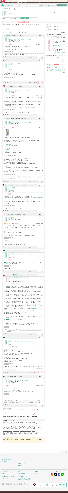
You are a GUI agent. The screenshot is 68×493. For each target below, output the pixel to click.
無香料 (6, 151)
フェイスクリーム (16, 422)
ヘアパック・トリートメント (24, 428)
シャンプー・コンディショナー (29, 426)
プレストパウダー (6, 428)
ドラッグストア (34, 308)
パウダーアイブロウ (14, 428)
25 (37, 32)
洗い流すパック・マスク (7, 431)
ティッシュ (40, 305)
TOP (3, 2)
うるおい (20, 329)
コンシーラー (25, 423)
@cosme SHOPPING (41, 458)
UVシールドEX (12, 187)
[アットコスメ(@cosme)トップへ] (5, 5)
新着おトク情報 (23, 1)
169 (26, 185)
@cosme (6, 459)
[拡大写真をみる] (7, 132)
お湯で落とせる (39, 368)
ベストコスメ (43, 2)
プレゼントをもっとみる (59, 52)
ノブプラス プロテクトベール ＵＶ (16, 378)
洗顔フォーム (11, 64)
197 (29, 60)
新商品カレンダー (21, 463)
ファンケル (52, 69)
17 (22, 86)
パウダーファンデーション (32, 422)
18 (31, 32)
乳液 (11, 422)
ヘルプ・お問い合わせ (22, 473)
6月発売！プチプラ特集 (52, 29)
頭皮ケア (33, 431)
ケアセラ (52, 67)
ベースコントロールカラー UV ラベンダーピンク (18, 277)
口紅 (36, 423)
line (62, 474)
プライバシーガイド (5, 478)
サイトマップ (37, 473)
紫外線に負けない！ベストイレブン (54, 27)
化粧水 (8, 422)
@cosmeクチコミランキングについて (41, 474)
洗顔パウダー (30, 427)
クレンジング (6, 225)
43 (25, 214)
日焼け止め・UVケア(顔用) (14, 39)
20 (34, 32)
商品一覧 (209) (10, 416)
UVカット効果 (28, 329)
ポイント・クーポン (5, 463)
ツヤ (5, 331)
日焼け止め (6, 178)
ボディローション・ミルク (8, 432)
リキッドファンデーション (8, 423)
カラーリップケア (17, 433)
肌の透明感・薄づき (31, 402)
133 (28, 275)
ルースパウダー (32, 423)
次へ (42, 32)
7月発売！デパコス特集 (52, 24)
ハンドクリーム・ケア (7, 427)
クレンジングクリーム (13, 218)
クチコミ (23, 18)
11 (20, 32)
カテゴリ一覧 (38, 2)
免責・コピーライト (21, 471)
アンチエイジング (31, 400)
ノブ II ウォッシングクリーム (15, 63)
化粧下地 (21, 278)
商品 (14, 18)
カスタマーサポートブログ (23, 476)
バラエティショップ (11, 54)
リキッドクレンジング (25, 429)
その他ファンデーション (18, 423)
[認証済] (12, 118)
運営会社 (36, 471)
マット (23, 402)
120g (7, 240)
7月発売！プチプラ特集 (52, 26)
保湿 (9, 178)
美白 (26, 400)
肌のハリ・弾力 (6, 402)
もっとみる (62, 32)
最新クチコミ (21, 465)
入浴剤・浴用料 (32, 428)
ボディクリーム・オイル (18, 432)
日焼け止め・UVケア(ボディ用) (25, 39)
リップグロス (40, 423)
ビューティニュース (22, 461)
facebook (59, 474)
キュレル (52, 64)
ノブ (4, 413)
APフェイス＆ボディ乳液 (58, 67)
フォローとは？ (63, 12)
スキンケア (28, 291)
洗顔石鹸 (4, 422)
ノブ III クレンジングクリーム (15, 217)
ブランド (11, 2)
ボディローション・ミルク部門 (52, 57)
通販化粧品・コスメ (11, 244)
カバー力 (39, 329)
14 (25, 32)
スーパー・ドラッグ (11, 112)
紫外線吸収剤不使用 (13, 102)
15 (26, 32)
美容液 (21, 422)
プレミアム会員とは (5, 471)
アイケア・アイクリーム (7, 426)
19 (33, 32)
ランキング (6, 2)
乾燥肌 (7, 319)
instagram (52, 474)
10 (19, 32)
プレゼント (20, 459)
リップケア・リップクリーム (18, 426)
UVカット (15, 178)
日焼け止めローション (14, 321)
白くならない (24, 112)
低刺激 (12, 47)
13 (23, 32)
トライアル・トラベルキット (8, 433)
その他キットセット (6, 429)
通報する (5, 56)
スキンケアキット (38, 432)
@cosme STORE (40, 459)
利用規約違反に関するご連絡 (23, 474)
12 (22, 32)
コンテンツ (32, 18)
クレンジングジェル (37, 427)
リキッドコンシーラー (16, 434)
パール (19, 294)
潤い (12, 178)
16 (28, 32)
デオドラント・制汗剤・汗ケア (28, 432)
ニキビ (17, 225)
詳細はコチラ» (6, 442)
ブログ (15, 2)
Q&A (18, 2)
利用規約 (3, 473)
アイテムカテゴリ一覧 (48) (31, 416)
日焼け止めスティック (7, 434)
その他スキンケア (16, 431)
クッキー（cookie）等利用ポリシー (7, 476)
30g (7, 397)
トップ (4, 18)
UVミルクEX (11, 38)
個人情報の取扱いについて (6, 474)
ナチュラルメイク (34, 329)
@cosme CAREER (41, 461)
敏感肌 (17, 196)
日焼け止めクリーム (27, 380)
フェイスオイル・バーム (15, 429)
